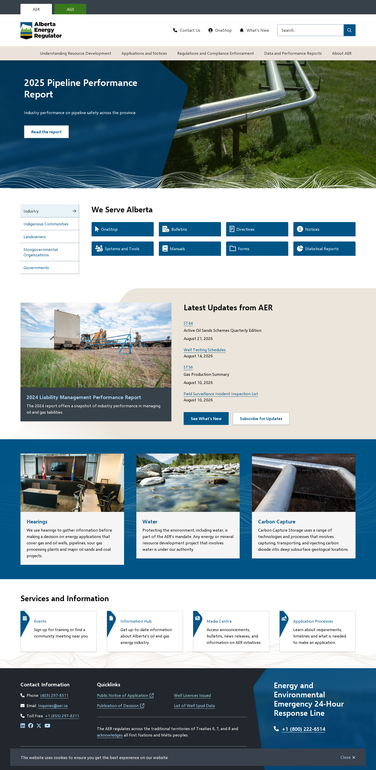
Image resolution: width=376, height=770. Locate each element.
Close (345, 757)
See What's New (206, 418)
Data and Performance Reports (293, 53)
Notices (312, 229)
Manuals (177, 248)
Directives (245, 229)
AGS (74, 10)
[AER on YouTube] (47, 725)
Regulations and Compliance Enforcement (215, 53)
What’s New (258, 30)
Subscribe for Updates (261, 418)
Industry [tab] (31, 210)
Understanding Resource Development (75, 53)
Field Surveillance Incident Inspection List (221, 393)
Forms (243, 248)
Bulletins (179, 229)
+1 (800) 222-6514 (303, 729)
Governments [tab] (36, 267)
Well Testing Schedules (205, 349)
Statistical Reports (322, 248)
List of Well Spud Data (194, 705)
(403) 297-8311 (54, 695)
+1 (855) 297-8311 (62, 715)
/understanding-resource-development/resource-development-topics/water (181, 459)
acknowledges (110, 734)
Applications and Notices (144, 53)
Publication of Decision (120, 705)
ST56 (188, 367)
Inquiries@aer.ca (53, 705)
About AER (341, 53)
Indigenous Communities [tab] (46, 223)
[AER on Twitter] (38, 725)
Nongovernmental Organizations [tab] (41, 252)
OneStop (223, 30)
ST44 (188, 323)
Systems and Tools (122, 248)
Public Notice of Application (125, 695)
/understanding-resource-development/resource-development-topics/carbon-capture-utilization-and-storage (300, 462)
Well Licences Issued (192, 695)
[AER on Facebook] (30, 725)
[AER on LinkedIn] (22, 725)
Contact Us (190, 30)
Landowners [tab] (35, 236)
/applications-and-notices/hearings (52, 456)
